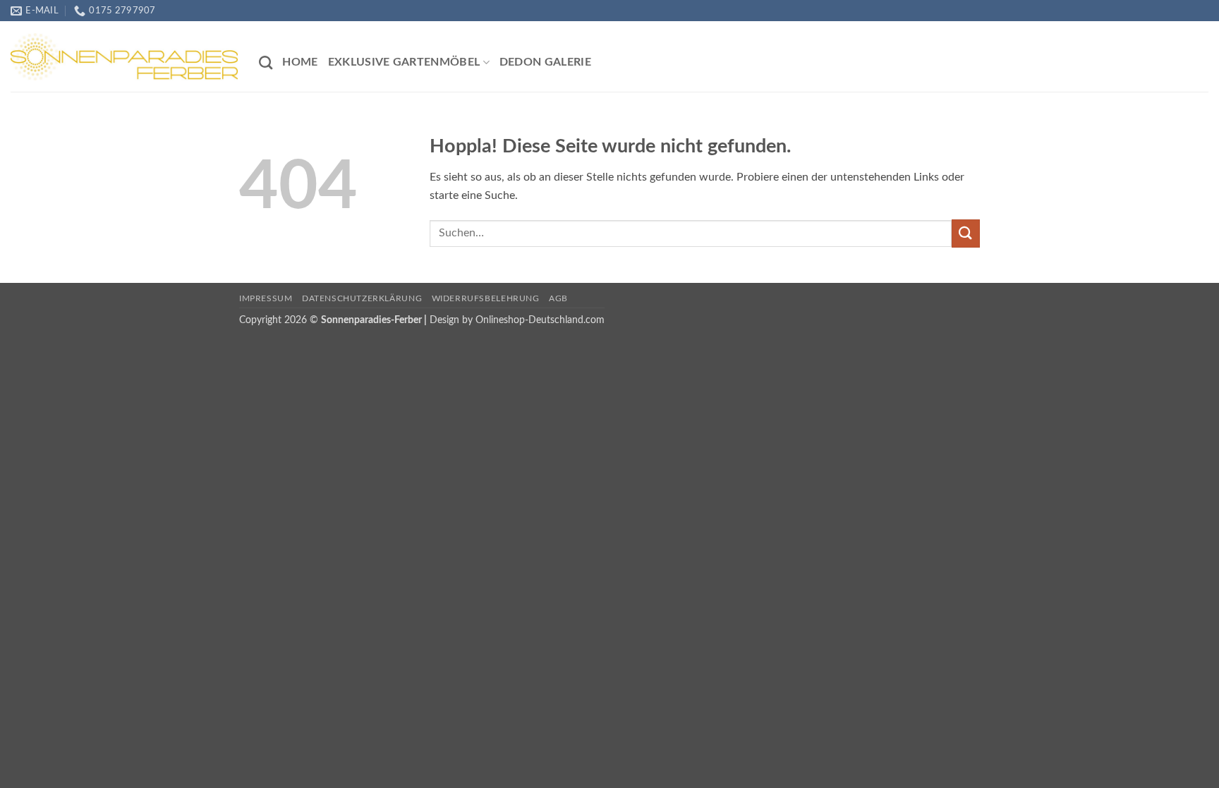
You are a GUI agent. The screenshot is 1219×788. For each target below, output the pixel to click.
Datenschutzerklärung (362, 298)
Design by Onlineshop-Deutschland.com (517, 320)
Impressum (266, 298)
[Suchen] (265, 62)
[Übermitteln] (966, 233)
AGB (558, 298)
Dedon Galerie (545, 62)
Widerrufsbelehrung (486, 298)
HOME (299, 62)
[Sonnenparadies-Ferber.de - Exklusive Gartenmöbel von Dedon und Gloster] (124, 56)
